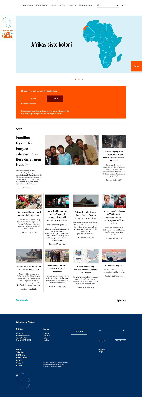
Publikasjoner (20, 352)
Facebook (46, 340)
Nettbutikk (19, 360)
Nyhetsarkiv (121, 300)
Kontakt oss (72, 5)
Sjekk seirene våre (22, 300)
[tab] (75, 79)
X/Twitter (46, 333)
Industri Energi (62, 362)
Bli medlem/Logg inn (85, 5)
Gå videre (55, 99)
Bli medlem (79, 331)
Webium (60, 366)
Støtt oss (136, 66)
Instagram (46, 335)
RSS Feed (19, 365)
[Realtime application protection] (112, 351)
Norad (63, 364)
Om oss (53, 5)
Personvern (19, 363)
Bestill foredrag (21, 355)
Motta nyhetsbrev (120, 341)
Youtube (45, 338)
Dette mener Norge (42, 5)
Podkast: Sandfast (21, 357)
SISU (49, 366)
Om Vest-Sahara (28, 5)
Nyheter (19, 128)
